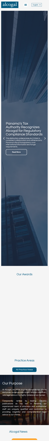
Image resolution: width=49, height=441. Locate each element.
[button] (26, 5)
